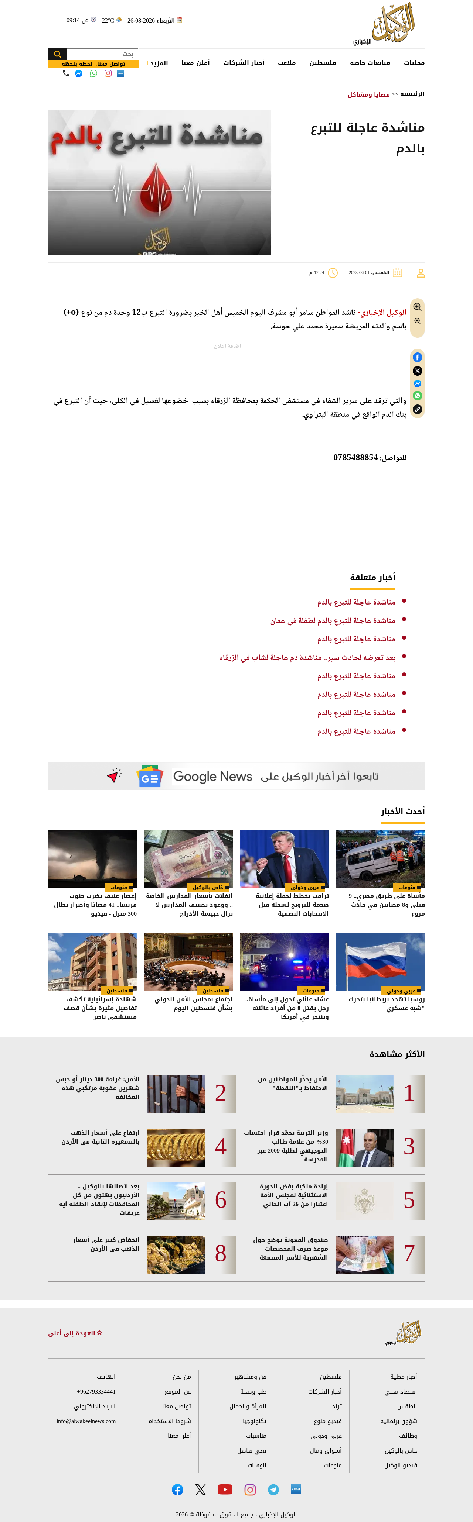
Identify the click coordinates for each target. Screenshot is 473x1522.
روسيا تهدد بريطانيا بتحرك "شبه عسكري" (386, 1004)
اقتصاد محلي (400, 1391)
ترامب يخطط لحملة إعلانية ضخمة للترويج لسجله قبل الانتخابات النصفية (292, 905)
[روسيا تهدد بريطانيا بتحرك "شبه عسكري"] (380, 962)
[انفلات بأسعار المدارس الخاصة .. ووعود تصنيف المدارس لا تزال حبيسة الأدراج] (188, 859)
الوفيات (257, 1465)
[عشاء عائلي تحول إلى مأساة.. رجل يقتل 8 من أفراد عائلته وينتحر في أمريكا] (284, 962)
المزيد (159, 63)
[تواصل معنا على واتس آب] (93, 73)
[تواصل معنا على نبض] (120, 73)
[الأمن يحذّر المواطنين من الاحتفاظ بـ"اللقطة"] (365, 1094)
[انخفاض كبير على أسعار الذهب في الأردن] (176, 1255)
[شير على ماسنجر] (417, 383)
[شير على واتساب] (417, 396)
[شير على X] (417, 371)
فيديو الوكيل (400, 1465)
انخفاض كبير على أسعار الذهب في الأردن (106, 1244)
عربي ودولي (305, 887)
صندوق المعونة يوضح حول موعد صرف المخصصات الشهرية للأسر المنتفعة (290, 1249)
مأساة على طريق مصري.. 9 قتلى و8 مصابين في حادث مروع (387, 905)
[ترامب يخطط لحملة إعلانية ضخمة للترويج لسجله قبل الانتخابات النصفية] (284, 859)
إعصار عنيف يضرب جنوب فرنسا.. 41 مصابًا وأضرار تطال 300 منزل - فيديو (95, 905)
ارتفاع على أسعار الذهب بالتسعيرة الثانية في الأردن (100, 1137)
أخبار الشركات (244, 63)
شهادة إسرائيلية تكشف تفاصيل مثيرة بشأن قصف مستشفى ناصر (100, 1008)
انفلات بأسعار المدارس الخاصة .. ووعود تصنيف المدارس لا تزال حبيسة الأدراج (189, 905)
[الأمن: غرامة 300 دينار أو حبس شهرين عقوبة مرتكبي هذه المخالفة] (176, 1094)
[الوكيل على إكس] (200, 1489)
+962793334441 (96, 1391)
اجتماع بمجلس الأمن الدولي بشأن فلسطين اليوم (193, 1004)
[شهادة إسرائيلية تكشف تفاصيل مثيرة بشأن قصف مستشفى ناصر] (92, 962)
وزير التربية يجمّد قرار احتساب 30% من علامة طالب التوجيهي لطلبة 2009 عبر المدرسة (286, 1146)
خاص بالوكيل (208, 887)
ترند (337, 1406)
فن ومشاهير (250, 1376)
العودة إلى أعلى (72, 1333)
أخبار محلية (403, 1376)
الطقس (407, 1406)
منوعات (407, 887)
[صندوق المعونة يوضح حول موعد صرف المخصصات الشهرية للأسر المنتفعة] (365, 1255)
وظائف (408, 1436)
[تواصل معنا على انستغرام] (108, 73)
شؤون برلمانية (398, 1421)
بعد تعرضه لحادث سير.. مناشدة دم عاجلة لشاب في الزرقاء (307, 658)
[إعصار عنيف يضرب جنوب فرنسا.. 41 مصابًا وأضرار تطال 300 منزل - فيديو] (92, 859)
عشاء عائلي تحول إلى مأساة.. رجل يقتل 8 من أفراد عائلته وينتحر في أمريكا (287, 1008)
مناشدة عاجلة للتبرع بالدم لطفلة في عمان (332, 621)
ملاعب (287, 63)
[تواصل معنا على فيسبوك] (78, 73)
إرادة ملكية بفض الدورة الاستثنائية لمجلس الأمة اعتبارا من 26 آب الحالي (294, 1195)
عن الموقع (177, 1391)
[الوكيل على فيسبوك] (177, 1489)
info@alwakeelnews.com (86, 1421)
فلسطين (322, 63)
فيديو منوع (328, 1421)
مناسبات (256, 1436)
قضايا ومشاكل (369, 94)
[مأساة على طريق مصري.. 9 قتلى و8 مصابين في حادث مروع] (380, 859)
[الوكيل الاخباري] (403, 1333)
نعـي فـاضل (251, 1450)
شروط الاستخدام (169, 1421)
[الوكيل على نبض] (296, 1489)
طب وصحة (253, 1391)
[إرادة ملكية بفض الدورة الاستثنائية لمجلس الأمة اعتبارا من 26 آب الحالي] (365, 1201)
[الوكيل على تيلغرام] (273, 1489)
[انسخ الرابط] (417, 409)
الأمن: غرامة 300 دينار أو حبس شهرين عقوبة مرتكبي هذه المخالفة (98, 1088)
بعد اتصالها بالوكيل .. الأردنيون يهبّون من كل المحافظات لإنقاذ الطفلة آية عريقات (99, 1200)
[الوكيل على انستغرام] (250, 1490)
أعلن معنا (195, 63)
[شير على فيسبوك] (417, 357)
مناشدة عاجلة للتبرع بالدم (356, 603)
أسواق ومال (326, 1450)
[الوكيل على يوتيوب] (225, 1489)
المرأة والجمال (247, 1406)
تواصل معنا (176, 1406)
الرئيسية (412, 94)
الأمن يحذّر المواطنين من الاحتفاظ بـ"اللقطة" (293, 1084)
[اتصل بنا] (66, 73)
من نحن (182, 1376)
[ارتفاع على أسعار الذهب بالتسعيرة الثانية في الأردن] (176, 1148)
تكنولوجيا (254, 1421)
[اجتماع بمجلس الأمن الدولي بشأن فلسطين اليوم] (188, 962)
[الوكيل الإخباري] (386, 24)
